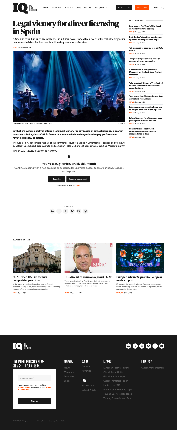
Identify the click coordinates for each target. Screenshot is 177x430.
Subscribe (142, 8)
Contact (86, 366)
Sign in (78, 185)
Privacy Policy (41, 421)
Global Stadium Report (114, 376)
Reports (69, 8)
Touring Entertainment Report (118, 398)
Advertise (86, 370)
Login (155, 7)
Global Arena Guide (113, 372)
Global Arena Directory (152, 367)
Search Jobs (88, 385)
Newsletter (124, 8)
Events (87, 8)
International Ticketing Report (118, 389)
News (45, 8)
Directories (100, 8)
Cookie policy (54, 421)
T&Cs (63, 421)
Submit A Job (89, 390)
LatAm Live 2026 (111, 385)
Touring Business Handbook (117, 393)
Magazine (56, 8)
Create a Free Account (78, 179)
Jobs (78, 8)
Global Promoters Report (115, 380)
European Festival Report (116, 367)
